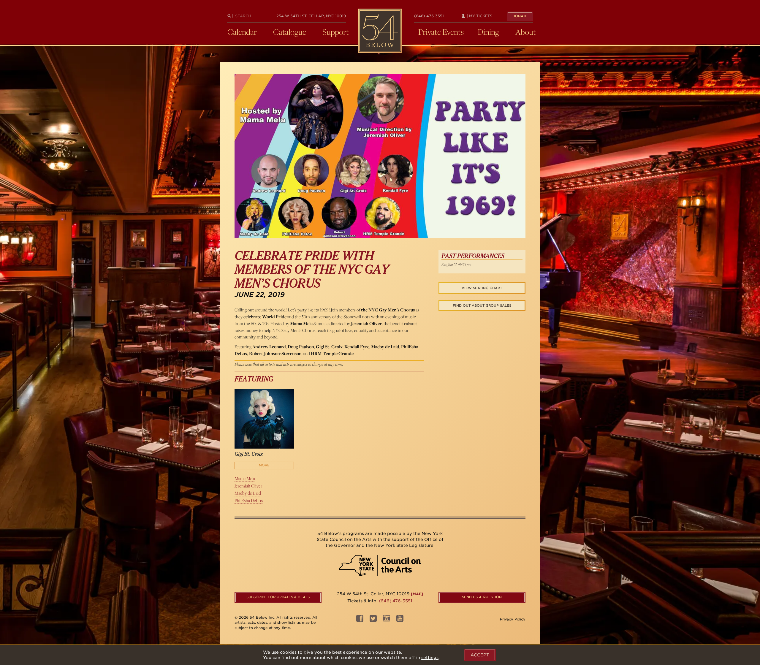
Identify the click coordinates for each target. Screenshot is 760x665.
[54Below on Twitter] (373, 620)
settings (429, 657)
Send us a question (482, 597)
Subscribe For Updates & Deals (278, 597)
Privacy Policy (512, 619)
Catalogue (289, 32)
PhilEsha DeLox (249, 500)
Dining (488, 32)
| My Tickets (479, 16)
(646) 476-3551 (429, 16)
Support (335, 32)
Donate (520, 16)
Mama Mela (245, 478)
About (525, 32)
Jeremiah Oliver (248, 486)
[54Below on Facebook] (359, 620)
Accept (480, 655)
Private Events (441, 32)
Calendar (242, 32)
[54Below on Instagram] (386, 620)
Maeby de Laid (248, 493)
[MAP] (417, 594)
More (264, 465)
